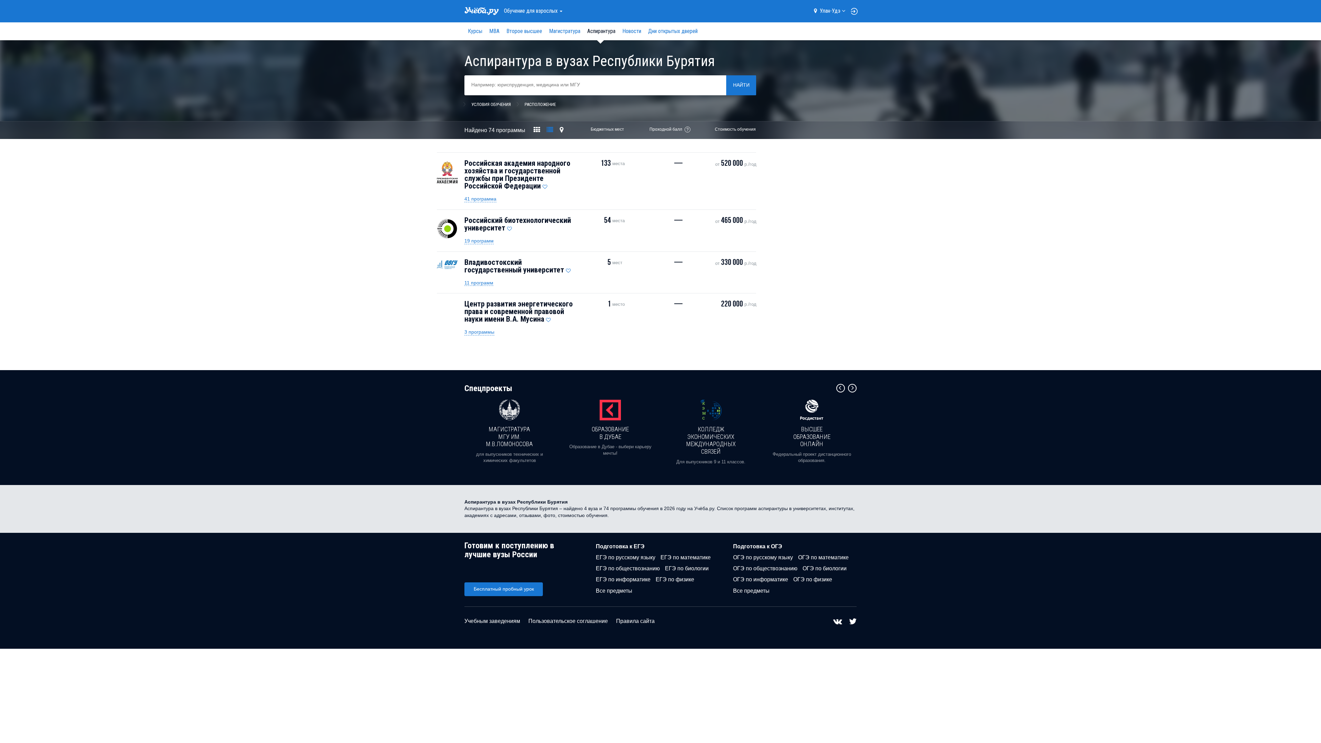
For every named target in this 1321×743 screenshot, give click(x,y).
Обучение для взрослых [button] (531, 11)
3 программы (479, 332)
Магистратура (564, 31)
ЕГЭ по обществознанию (628, 568)
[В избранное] (545, 185)
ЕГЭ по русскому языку (625, 557)
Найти (741, 85)
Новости (631, 31)
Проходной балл (665, 129)
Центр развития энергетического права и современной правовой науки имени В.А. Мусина (518, 311)
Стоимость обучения (735, 129)
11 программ (478, 283)
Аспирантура (601, 31)
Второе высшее (524, 31)
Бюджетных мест (607, 129)
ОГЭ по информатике (760, 579)
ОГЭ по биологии (825, 568)
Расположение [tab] (540, 104)
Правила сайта (635, 621)
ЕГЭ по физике (675, 579)
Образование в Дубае (610, 433)
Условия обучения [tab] (491, 104)
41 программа (480, 199)
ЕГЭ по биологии (687, 568)
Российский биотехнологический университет (517, 224)
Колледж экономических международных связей (711, 440)
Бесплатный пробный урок (504, 589)
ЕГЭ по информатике (623, 579)
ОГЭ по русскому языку (763, 557)
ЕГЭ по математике (685, 557)
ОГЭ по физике (812, 579)
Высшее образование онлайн (811, 437)
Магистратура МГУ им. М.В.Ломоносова (509, 437)
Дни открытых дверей (673, 31)
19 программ (479, 241)
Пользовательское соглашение (568, 621)
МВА (494, 31)
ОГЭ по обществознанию (765, 568)
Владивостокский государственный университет (514, 266)
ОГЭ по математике (823, 557)
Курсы (475, 31)
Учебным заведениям (492, 621)
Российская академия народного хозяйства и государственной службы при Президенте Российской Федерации (517, 174)
